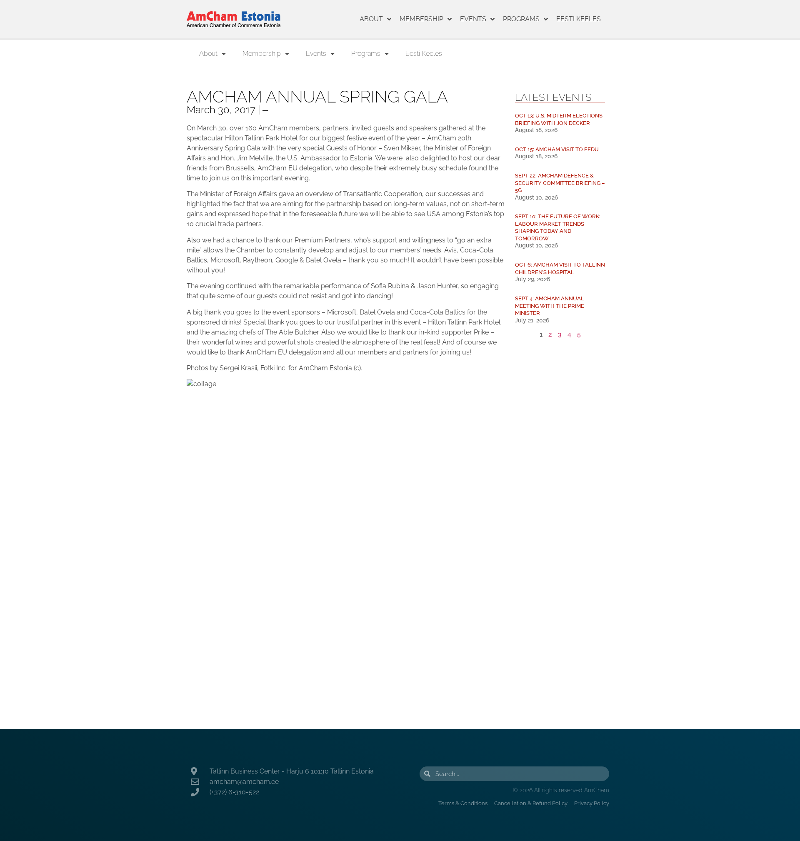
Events (473, 19)
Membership (421, 19)
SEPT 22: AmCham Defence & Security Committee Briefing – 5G (560, 182)
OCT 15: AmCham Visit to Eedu (557, 149)
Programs (521, 19)
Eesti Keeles (578, 19)
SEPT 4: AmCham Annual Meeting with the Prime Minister (549, 305)
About (371, 19)
